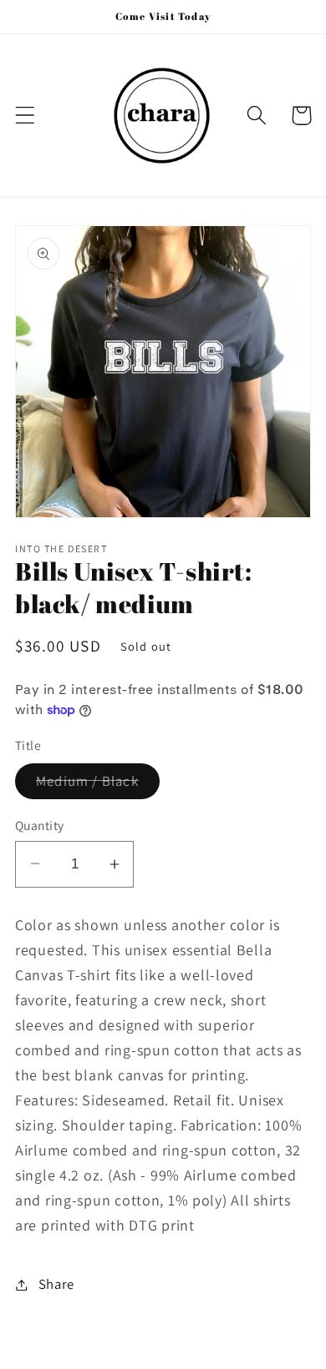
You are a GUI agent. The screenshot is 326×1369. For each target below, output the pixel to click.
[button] (25, 115)
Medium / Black (98, 785)
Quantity (39, 825)
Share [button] (56, 1284)
